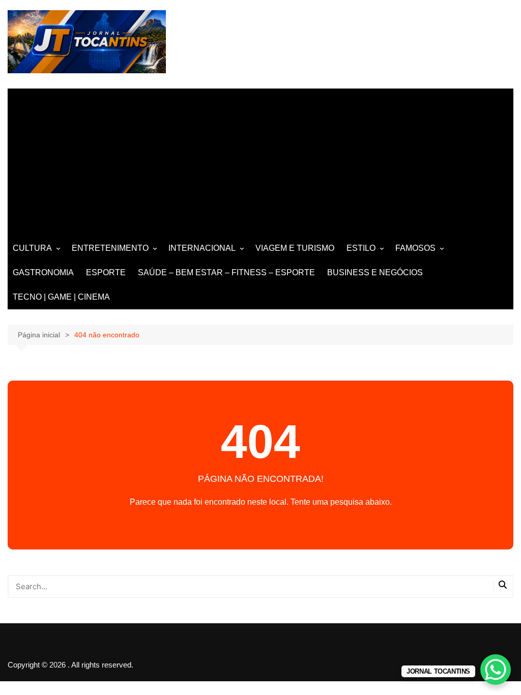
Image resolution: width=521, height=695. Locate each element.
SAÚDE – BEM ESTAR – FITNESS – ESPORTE (226, 272)
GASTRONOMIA (43, 272)
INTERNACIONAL (202, 248)
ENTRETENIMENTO (110, 248)
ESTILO (360, 248)
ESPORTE (106, 272)
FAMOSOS (415, 248)
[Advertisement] (260, 160)
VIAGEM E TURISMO (294, 248)
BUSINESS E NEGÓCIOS (375, 272)
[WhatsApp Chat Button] (495, 669)
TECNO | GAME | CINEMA (61, 297)
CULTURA (32, 248)
